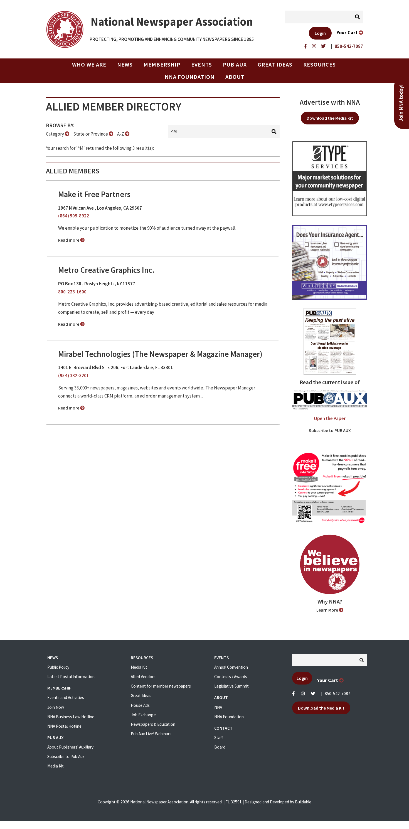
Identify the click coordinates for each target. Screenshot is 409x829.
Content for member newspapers (161, 686)
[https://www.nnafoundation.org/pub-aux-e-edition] (330, 341)
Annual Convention (231, 667)
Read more (69, 240)
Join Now (55, 707)
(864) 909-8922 (73, 216)
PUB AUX (235, 64)
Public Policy (58, 667)
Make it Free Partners (94, 194)
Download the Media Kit (330, 118)
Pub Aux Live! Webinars (151, 733)
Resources (319, 64)
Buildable (303, 802)
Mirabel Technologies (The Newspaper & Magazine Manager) (160, 354)
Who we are (89, 64)
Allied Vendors (143, 676)
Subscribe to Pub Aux (66, 756)
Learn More (327, 610)
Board (219, 747)
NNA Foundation (190, 76)
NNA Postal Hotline (64, 726)
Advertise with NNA (330, 102)
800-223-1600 (72, 292)
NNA (218, 707)
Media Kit (55, 766)
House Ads (140, 705)
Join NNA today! (401, 103)
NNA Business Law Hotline (70, 716)
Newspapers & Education (153, 724)
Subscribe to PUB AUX (330, 430)
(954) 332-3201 (73, 375)
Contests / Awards (230, 676)
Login (320, 33)
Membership (162, 64)
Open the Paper (330, 418)
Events (201, 64)
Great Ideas (275, 64)
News (125, 64)
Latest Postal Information (71, 676)
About (235, 76)
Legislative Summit (231, 686)
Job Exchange (143, 714)
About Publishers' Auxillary (70, 747)
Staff (218, 737)
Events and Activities (65, 697)
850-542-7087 (337, 693)
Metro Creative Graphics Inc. (106, 270)
